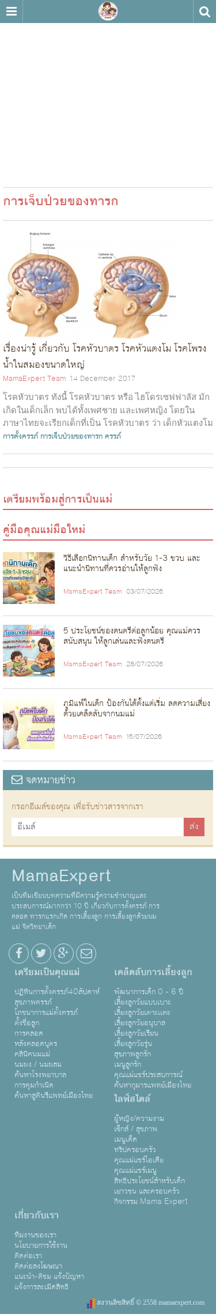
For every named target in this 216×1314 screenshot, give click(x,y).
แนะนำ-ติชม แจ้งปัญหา (49, 1276)
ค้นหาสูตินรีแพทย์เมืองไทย (53, 1095)
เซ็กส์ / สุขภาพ (135, 1129)
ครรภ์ (113, 436)
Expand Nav (11, 11)
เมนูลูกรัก (127, 1064)
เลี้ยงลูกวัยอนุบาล (139, 1023)
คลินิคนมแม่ (32, 1054)
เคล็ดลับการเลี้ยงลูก (153, 972)
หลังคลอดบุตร (35, 1044)
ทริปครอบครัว (135, 1150)
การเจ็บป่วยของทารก (71, 436)
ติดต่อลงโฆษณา (38, 1266)
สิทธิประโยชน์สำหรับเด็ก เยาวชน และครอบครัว (149, 1186)
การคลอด (28, 1033)
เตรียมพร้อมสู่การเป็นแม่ (57, 499)
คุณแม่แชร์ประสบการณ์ (148, 1075)
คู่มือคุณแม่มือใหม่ (44, 529)
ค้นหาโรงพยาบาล (40, 1075)
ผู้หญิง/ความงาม (139, 1118)
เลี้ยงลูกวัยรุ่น (133, 1044)
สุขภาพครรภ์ (33, 1002)
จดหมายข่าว (48, 780)
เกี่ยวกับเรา (36, 1215)
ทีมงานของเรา (35, 1235)
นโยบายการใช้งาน (40, 1245)
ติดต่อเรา (28, 1256)
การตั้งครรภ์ (20, 436)
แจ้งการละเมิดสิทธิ (41, 1287)
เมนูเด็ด (125, 1139)
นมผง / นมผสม (38, 1064)
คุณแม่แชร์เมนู (135, 1170)
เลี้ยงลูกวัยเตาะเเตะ (142, 1012)
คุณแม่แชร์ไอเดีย (139, 1160)
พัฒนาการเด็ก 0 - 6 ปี (148, 992)
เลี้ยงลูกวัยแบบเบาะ (142, 1002)
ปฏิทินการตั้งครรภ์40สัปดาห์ (57, 992)
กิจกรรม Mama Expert (151, 1201)
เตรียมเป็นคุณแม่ (46, 972)
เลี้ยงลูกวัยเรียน (136, 1033)
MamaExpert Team (34, 378)
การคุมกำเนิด (34, 1085)
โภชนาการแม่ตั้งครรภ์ (46, 1012)
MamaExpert (108, 11)
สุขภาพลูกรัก (132, 1054)
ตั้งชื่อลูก (26, 1023)
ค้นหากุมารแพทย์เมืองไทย (152, 1085)
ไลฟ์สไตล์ (132, 1099)
